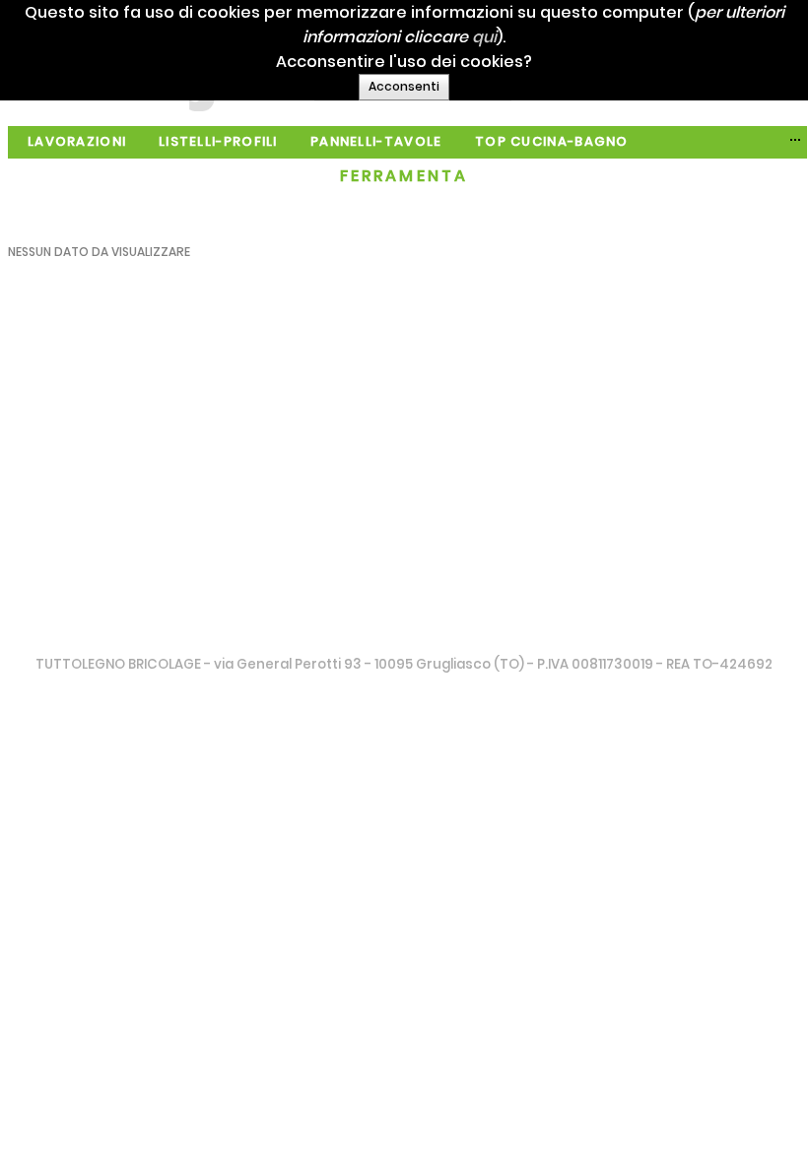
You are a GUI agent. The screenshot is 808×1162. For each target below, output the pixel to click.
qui (484, 37)
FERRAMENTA (404, 175)
